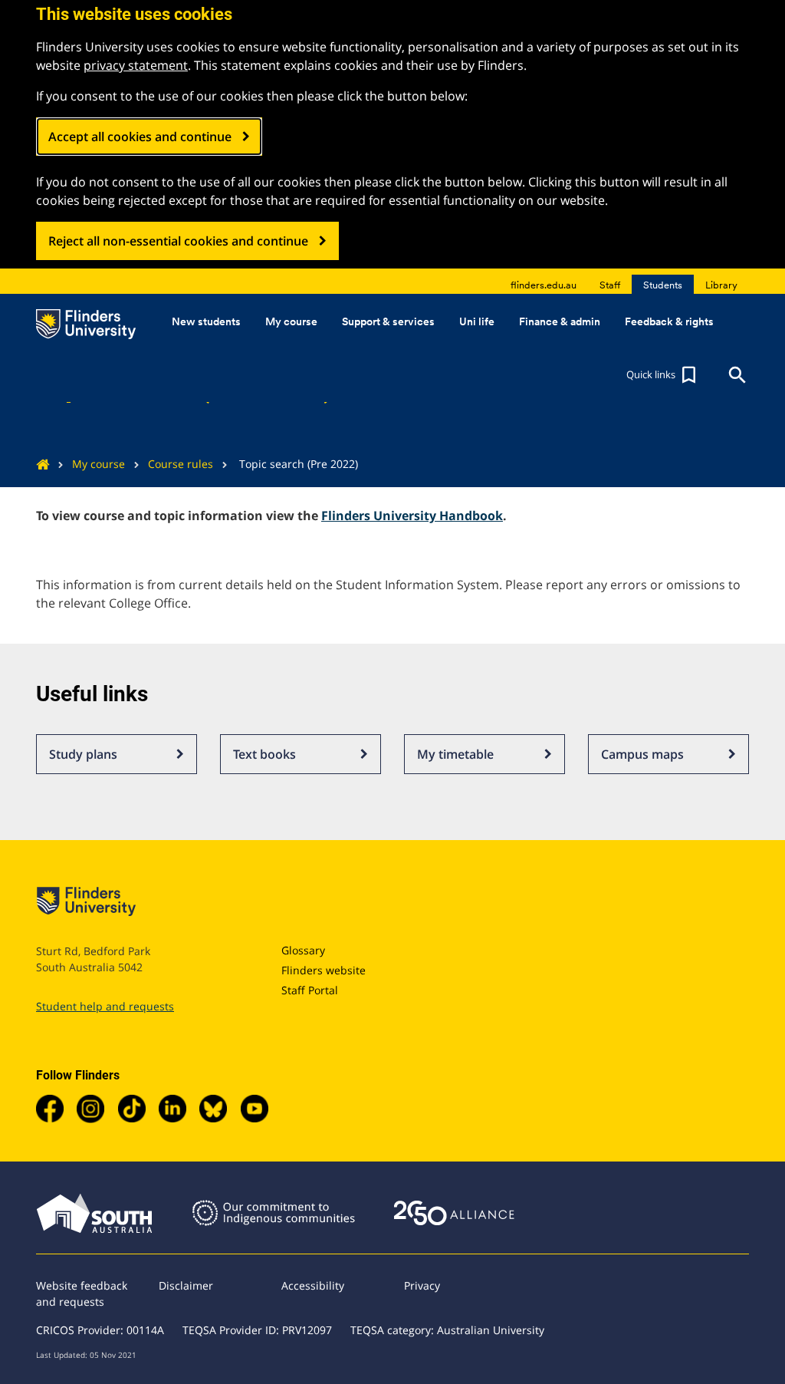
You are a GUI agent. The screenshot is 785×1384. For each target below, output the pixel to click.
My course (98, 463)
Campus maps (642, 754)
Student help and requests (105, 1006)
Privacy (422, 1285)
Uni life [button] (476, 321)
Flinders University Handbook (412, 515)
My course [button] (291, 321)
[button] (663, 375)
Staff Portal (309, 990)
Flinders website (323, 970)
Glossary (303, 950)
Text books (264, 754)
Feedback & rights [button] (669, 321)
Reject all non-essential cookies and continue (178, 240)
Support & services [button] (388, 321)
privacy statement (136, 65)
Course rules (180, 463)
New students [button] (206, 321)
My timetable (455, 754)
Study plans (83, 754)
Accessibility (312, 1285)
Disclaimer (186, 1285)
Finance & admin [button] (559, 321)
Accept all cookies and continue (140, 136)
